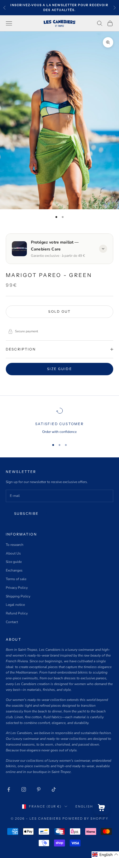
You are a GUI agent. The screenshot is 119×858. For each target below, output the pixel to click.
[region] (59, 421)
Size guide (59, 369)
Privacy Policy (17, 587)
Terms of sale (16, 579)
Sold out (59, 311)
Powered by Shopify (85, 818)
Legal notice (15, 604)
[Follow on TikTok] (54, 789)
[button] (105, 854)
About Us (13, 553)
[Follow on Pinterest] (39, 789)
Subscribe (26, 513)
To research (14, 544)
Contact (12, 622)
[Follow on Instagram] (24, 789)
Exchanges (14, 570)
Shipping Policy (18, 596)
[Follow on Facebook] (9, 789)
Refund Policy (17, 613)
